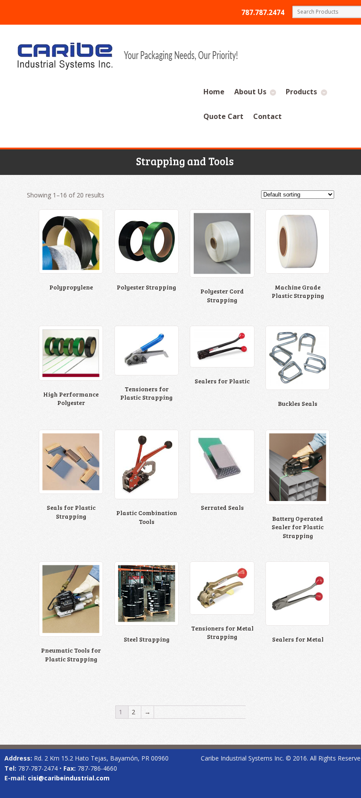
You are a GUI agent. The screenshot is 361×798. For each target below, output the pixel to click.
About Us (250, 92)
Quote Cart (223, 116)
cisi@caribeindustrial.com (69, 778)
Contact (267, 116)
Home (214, 92)
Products (301, 92)
